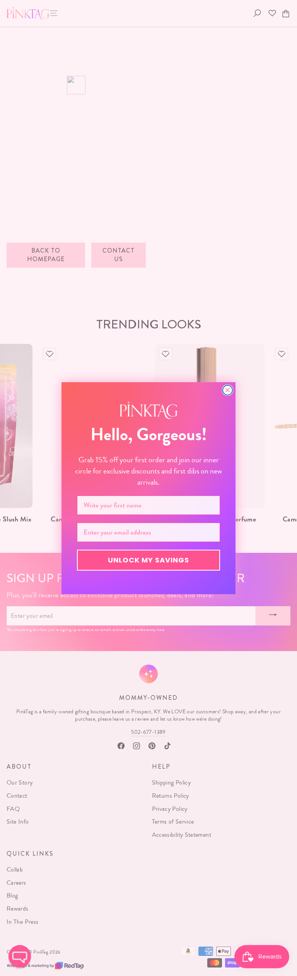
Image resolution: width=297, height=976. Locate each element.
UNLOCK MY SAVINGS (148, 560)
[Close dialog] (227, 390)
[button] (20, 956)
